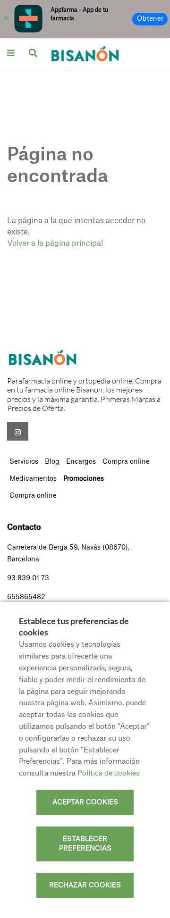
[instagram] (17, 431)
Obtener (150, 19)
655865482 (26, 597)
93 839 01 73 (28, 578)
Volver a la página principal (55, 243)
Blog (52, 462)
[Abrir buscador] (33, 53)
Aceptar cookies (85, 802)
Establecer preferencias (85, 844)
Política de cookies (108, 773)
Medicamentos (33, 479)
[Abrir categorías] (11, 53)
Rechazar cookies (85, 885)
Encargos (81, 462)
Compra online (126, 462)
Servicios (23, 462)
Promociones (83, 479)
